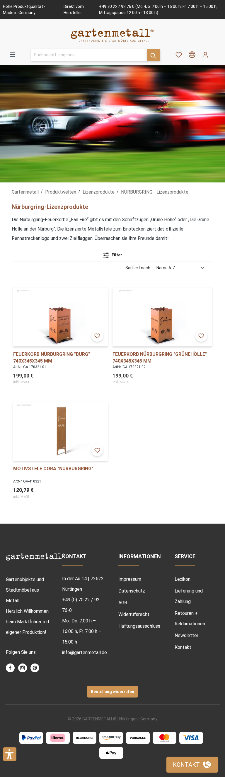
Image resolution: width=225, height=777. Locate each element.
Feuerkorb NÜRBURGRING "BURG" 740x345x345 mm (51, 357)
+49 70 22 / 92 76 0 (116, 6)
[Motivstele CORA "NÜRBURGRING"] (60, 431)
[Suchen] (153, 55)
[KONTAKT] (192, 765)
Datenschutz (131, 591)
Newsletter (186, 635)
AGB (122, 602)
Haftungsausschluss (139, 626)
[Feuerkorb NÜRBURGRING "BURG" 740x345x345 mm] (60, 317)
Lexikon (182, 579)
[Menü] (12, 54)
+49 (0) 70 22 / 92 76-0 (81, 605)
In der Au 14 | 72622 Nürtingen (83, 584)
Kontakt (183, 647)
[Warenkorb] (215, 52)
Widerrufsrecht (133, 614)
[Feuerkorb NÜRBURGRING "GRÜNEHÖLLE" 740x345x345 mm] (162, 317)
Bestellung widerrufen (112, 691)
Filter (116, 255)
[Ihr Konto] (205, 54)
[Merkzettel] (178, 54)
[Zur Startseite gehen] (112, 35)
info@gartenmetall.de (84, 652)
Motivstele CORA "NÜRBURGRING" (53, 468)
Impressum (129, 579)
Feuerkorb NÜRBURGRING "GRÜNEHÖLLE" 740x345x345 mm (159, 357)
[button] (9, 754)
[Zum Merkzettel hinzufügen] (97, 336)
